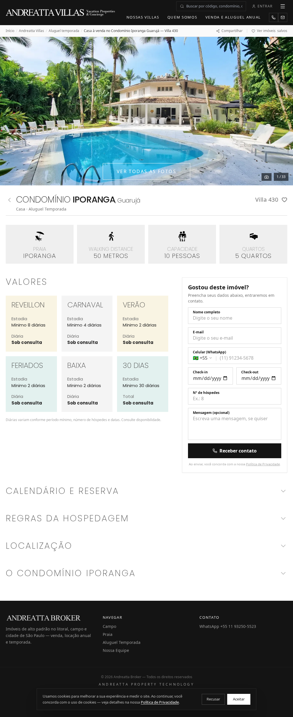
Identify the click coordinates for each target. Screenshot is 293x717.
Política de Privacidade (263, 464)
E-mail (198, 332)
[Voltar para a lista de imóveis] (9, 200)
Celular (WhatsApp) (209, 352)
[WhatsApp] (273, 17)
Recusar (213, 699)
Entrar (265, 6)
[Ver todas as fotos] (267, 177)
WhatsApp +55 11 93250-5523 (227, 626)
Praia (107, 634)
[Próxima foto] (282, 111)
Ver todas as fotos (146, 171)
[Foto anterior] (11, 111)
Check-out (249, 372)
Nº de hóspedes (206, 392)
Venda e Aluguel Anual (233, 17)
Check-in (200, 372)
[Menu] (282, 6)
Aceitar (239, 699)
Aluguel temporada (64, 31)
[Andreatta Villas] (61, 12)
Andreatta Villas (31, 31)
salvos (272, 31)
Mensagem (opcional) (211, 412)
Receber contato (238, 451)
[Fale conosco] (282, 17)
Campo (109, 626)
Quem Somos (182, 17)
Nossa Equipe (116, 650)
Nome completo (206, 312)
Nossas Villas (142, 17)
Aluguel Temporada (121, 642)
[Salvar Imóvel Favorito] (284, 200)
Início (10, 31)
